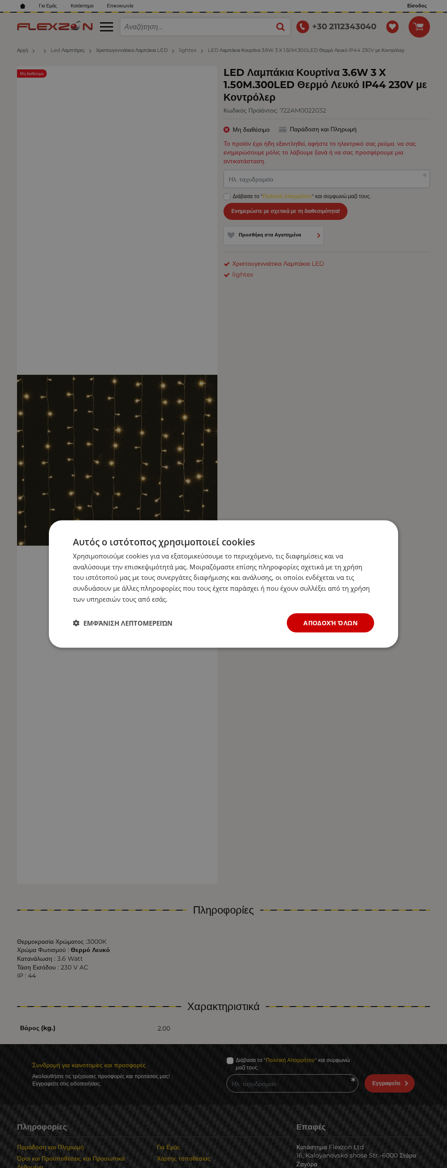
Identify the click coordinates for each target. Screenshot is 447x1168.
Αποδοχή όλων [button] (330, 622)
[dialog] (223, 584)
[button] (122, 623)
